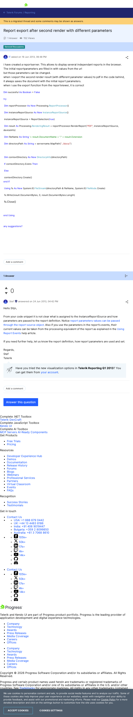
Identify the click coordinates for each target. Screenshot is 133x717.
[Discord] (16, 563)
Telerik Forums (14, 12)
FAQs (10, 490)
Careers (12, 639)
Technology (14, 627)
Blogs (10, 471)
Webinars (13, 474)
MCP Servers (8, 432)
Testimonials (15, 505)
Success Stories (17, 502)
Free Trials (13, 441)
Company (13, 623)
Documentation (17, 462)
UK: (28, 523)
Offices (11, 642)
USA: (29, 520)
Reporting (30, 12)
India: (29, 526)
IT (10, 56)
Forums (11, 468)
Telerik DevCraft (10, 419)
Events (11, 487)
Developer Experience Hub (24, 456)
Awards (12, 630)
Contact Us (14, 517)
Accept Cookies (18, 710)
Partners (12, 481)
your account (49, 372)
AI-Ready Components (32, 432)
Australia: (31, 532)
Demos (11, 459)
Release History (17, 465)
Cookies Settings (51, 710)
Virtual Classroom (18, 484)
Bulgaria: (31, 529)
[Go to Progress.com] (11, 608)
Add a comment (14, 261)
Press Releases (16, 633)
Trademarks (27, 688)
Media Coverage (18, 636)
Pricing (11, 444)
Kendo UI (6, 426)
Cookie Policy (108, 699)
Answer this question (21, 402)
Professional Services (21, 478)
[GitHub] (16, 559)
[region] (66, 703)
